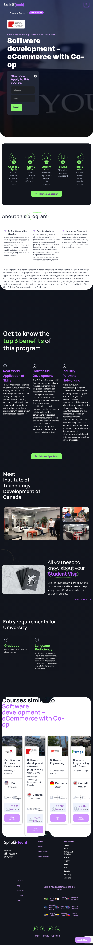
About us (20, 890)
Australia (67, 878)
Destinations (43, 851)
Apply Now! (82, 940)
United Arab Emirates (68, 853)
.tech (8, 857)
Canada (67, 871)
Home (40, 842)
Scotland (67, 857)
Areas (40, 846)
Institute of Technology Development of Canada (31, 34)
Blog (18, 886)
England (67, 861)
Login (19, 900)
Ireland (66, 845)
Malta (66, 848)
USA (65, 868)
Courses (20, 881)
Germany (67, 874)
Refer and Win (43, 856)
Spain (66, 864)
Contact (20, 895)
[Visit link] (12, 772)
